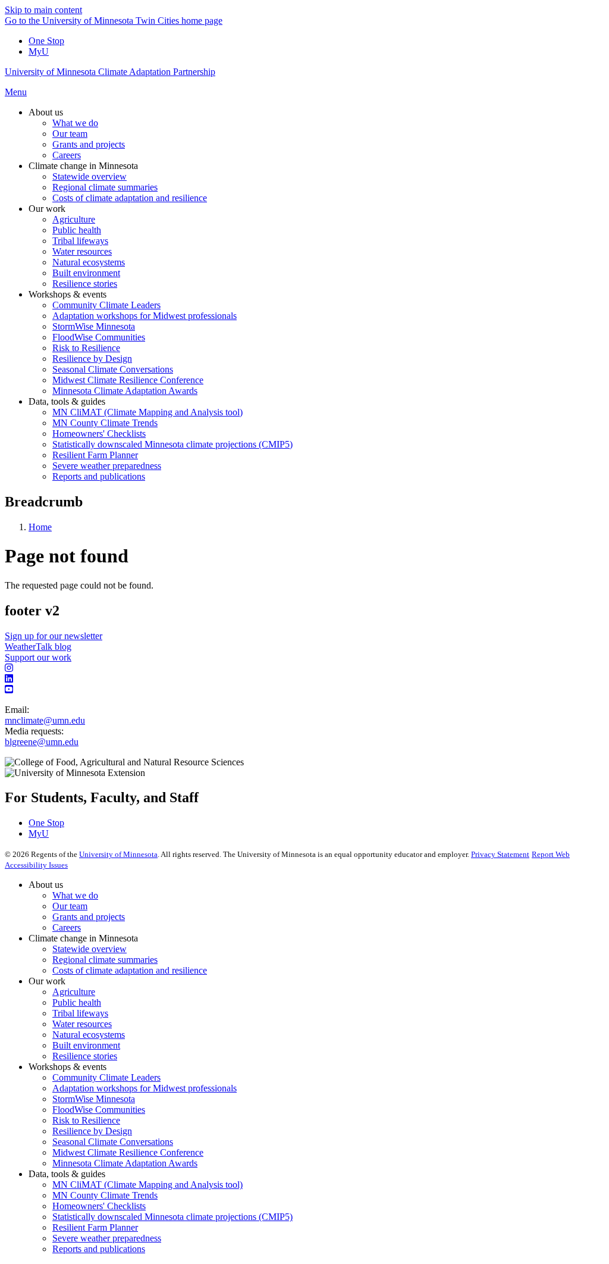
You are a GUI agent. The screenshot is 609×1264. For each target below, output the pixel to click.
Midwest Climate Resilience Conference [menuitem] (127, 380)
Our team (69, 906)
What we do (75, 895)
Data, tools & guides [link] (67, 401)
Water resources (82, 1024)
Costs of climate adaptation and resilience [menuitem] (129, 198)
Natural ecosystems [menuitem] (88, 262)
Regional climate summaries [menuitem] (105, 187)
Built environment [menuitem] (86, 273)
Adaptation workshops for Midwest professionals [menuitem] (144, 316)
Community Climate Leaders (106, 1077)
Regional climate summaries (105, 960)
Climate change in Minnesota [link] (83, 166)
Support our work (38, 657)
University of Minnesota (118, 854)
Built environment (86, 1045)
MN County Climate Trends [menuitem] (105, 423)
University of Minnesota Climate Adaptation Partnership (110, 72)
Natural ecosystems (88, 1035)
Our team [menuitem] (69, 134)
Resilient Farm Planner (95, 1227)
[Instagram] (304, 668)
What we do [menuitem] (75, 123)
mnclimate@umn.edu (45, 720)
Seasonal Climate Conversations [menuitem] (112, 369)
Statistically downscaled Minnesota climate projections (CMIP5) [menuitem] (172, 444)
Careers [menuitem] (66, 155)
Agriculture (73, 992)
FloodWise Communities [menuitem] (98, 337)
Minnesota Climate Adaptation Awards (124, 1163)
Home (40, 527)
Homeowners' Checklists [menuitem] (99, 433)
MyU (39, 51)
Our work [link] (47, 209)
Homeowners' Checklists (99, 1206)
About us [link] (46, 112)
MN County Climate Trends (105, 1195)
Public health (76, 1002)
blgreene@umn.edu (42, 742)
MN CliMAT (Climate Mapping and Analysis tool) (147, 1184)
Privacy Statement (500, 854)
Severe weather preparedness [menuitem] (106, 466)
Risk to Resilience (86, 1120)
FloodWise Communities (98, 1110)
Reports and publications (98, 1249)
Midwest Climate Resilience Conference (127, 1152)
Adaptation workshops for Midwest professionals (144, 1088)
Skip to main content (43, 10)
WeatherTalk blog (38, 647)
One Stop (46, 41)
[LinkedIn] (304, 679)
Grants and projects (88, 917)
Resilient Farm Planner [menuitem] (95, 455)
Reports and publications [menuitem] (98, 476)
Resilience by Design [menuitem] (92, 358)
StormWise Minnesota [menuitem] (93, 326)
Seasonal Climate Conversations (112, 1142)
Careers (66, 927)
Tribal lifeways (80, 1013)
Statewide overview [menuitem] (89, 176)
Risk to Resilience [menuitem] (86, 348)
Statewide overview (89, 949)
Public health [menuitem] (76, 230)
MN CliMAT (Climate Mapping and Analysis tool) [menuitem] (147, 412)
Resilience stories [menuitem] (84, 284)
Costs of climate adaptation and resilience (129, 970)
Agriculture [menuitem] (73, 219)
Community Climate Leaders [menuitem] (106, 305)
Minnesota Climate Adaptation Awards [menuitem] (124, 391)
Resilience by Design (92, 1131)
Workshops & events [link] (67, 294)
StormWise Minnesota (93, 1099)
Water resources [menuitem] (82, 251)
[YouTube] (304, 689)
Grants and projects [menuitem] (88, 144)
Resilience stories (84, 1056)
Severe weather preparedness (106, 1238)
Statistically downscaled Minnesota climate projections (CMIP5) (172, 1217)
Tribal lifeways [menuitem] (80, 241)
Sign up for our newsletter (53, 636)
